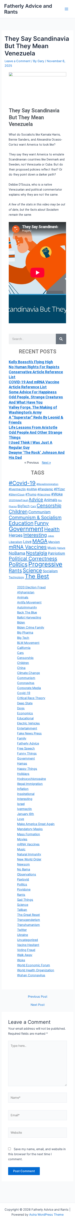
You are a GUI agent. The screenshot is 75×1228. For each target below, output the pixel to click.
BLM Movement (28, 643)
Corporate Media (29, 688)
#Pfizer (59, 489)
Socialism (50, 571)
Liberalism (15, 542)
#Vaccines (43, 494)
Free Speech (26, 748)
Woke (21, 960)
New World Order (29, 859)
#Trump (30, 494)
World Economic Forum (33, 965)
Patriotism (56, 553)
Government (26, 529)
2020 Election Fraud (31, 587)
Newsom (23, 864)
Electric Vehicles (28, 723)
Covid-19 (23, 693)
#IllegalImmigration (47, 484)
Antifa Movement (29, 602)
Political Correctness (33, 559)
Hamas (22, 763)
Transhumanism (28, 925)
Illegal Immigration (30, 784)
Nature (61, 547)
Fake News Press (29, 733)
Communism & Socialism (35, 517)
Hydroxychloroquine (31, 779)
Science (32, 570)
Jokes (51, 536)
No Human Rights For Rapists (34, 367)
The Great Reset (28, 915)
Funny (41, 523)
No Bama (23, 869)
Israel (21, 804)
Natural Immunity (29, 854)
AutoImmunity (27, 607)
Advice (36, 499)
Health (52, 529)
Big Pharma (25, 632)
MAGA (40, 541)
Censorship (49, 505)
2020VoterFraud (18, 500)
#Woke (57, 494)
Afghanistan (25, 592)
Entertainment (27, 728)
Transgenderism (28, 920)
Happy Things (27, 769)
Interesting (35, 535)
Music (52, 548)
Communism (39, 511)
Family (21, 738)
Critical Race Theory (31, 698)
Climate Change (28, 673)
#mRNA (32, 489)
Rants (15, 570)
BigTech (24, 506)
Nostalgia (36, 553)
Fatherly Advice (28, 743)
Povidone (23, 889)
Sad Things (25, 900)
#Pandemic (45, 489)
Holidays (23, 774)
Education (21, 523)
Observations (26, 874)
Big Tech (23, 638)
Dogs (21, 708)
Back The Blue (27, 612)
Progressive (45, 564)
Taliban (22, 910)
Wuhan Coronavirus (31, 975)
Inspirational (25, 794)
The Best (37, 576)
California (23, 648)
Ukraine (22, 935)
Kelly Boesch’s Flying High (31, 362)
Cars (33, 506)
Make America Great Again (36, 824)
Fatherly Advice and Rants (28, 9)
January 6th (25, 814)
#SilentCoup (17, 494)
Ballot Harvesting (29, 617)
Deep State (24, 703)
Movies (22, 839)
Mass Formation (28, 834)
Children (18, 512)
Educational (25, 718)
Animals (50, 500)
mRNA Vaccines (28, 547)
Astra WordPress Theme (46, 1214)
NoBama (17, 553)
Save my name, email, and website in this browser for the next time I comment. (37, 1154)
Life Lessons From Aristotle (33, 427)
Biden (21, 622)
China (21, 668)
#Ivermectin (17, 489)
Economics (25, 713)
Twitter (22, 930)
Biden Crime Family (30, 627)
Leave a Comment (17, 61)
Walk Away (24, 955)
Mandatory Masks (30, 829)
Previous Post (37, 996)
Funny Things (27, 753)
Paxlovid (23, 879)
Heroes (15, 535)
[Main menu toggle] (66, 9)
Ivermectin (24, 809)
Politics (18, 564)
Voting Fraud (26, 950)
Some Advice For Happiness (33, 392)
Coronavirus (25, 683)
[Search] (61, 339)
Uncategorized (27, 940)
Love (27, 541)
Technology (16, 577)
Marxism (54, 542)
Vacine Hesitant (28, 945)
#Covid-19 (22, 483)
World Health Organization (35, 970)
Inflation (23, 789)
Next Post (38, 1004)
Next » (46, 462)
